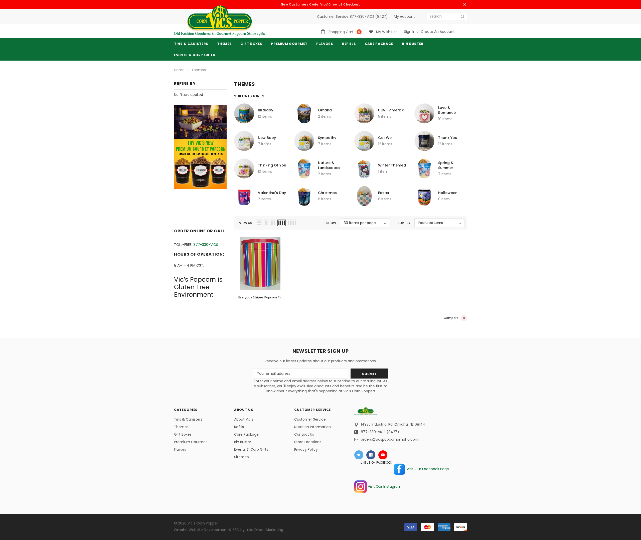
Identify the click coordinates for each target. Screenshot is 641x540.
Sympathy (327, 137)
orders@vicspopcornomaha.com (390, 439)
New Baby (267, 137)
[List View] (259, 223)
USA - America (391, 110)
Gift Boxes (183, 434)
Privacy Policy (306, 449)
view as (245, 223)
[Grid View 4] (281, 223)
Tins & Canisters (191, 43)
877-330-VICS (205, 244)
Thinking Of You (272, 165)
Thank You (447, 137)
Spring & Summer (445, 165)
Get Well (386, 137)
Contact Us (304, 434)
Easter (384, 192)
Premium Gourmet (190, 441)
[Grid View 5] (292, 223)
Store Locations (307, 441)
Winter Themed (392, 165)
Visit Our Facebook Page (427, 468)
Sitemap (241, 456)
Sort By (404, 223)
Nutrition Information (312, 426)
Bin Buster (242, 441)
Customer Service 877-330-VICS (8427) (352, 16)
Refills (239, 426)
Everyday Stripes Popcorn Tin (260, 297)
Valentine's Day (272, 192)
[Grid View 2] (266, 223)
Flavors (180, 449)
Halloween (447, 192)
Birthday (265, 110)
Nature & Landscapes (329, 165)
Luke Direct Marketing (264, 529)
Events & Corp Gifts (194, 55)
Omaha (325, 110)
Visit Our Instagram (384, 486)
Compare (454, 318)
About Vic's (243, 419)
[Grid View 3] (273, 223)
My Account (404, 16)
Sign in (409, 31)
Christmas (327, 192)
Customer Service (310, 419)
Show (331, 223)
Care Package (246, 434)
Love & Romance (447, 110)
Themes (224, 43)
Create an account (438, 31)
